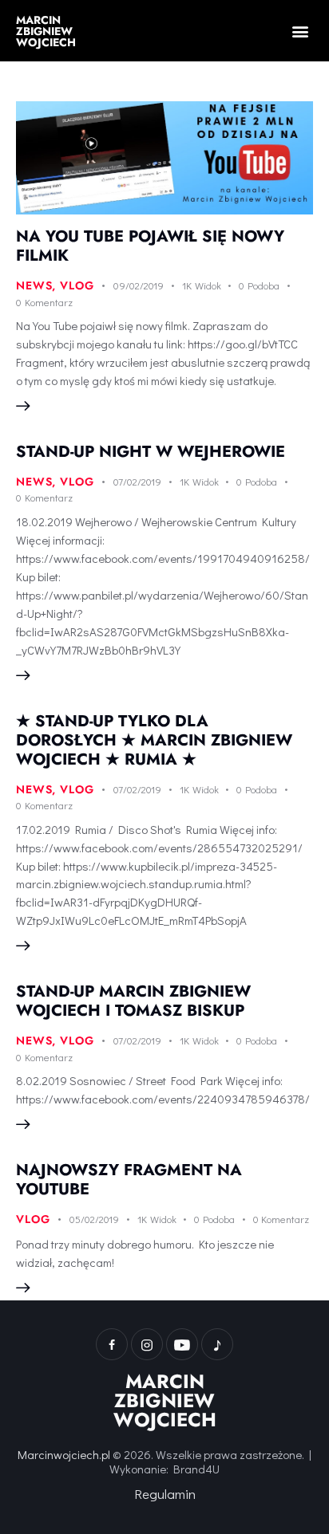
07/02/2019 (137, 481)
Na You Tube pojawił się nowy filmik (150, 246)
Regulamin (165, 1494)
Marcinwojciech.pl (64, 1454)
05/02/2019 (94, 1218)
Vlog (76, 285)
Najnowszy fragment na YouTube (129, 1179)
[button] (300, 31)
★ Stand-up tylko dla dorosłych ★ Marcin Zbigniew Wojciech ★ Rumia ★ (154, 740)
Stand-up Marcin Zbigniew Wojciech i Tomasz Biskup (133, 1001)
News (34, 285)
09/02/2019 (138, 285)
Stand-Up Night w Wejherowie (150, 451)
